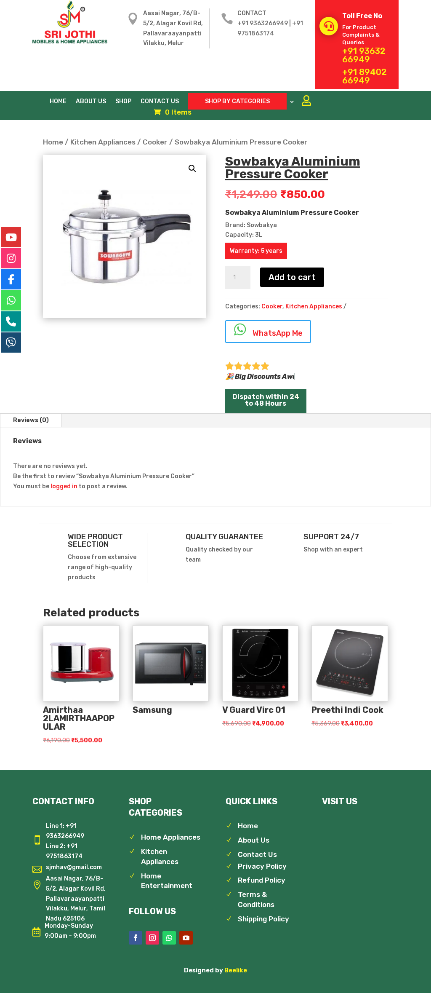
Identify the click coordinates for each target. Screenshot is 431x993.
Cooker (155, 142)
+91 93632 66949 (364, 55)
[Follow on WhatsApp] (169, 938)
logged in (64, 486)
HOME (58, 102)
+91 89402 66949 (364, 76)
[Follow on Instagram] (152, 938)
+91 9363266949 (262, 23)
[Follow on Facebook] (135, 938)
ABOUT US (91, 102)
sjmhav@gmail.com (74, 867)
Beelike (235, 970)
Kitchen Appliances (103, 142)
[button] (192, 168)
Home (53, 142)
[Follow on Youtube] (186, 938)
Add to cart (292, 277)
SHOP (123, 102)
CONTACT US (160, 102)
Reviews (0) (31, 420)
